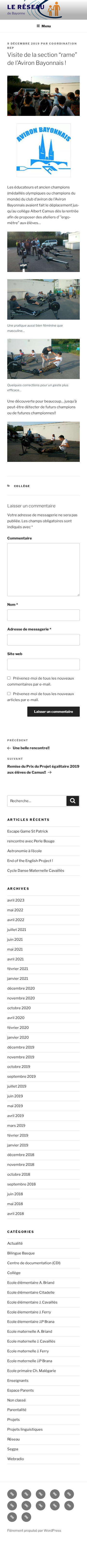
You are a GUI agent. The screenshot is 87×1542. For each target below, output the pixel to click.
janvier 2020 (18, 1037)
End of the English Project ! (30, 861)
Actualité (15, 1243)
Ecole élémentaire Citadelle (31, 1292)
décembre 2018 (20, 1155)
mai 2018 (15, 1204)
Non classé (16, 1400)
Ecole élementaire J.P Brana (30, 1322)
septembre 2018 (21, 1184)
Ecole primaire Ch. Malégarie (31, 1371)
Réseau (13, 1439)
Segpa (12, 1449)
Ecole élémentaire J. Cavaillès (32, 1302)
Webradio (15, 1459)
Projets (13, 1419)
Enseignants (18, 1380)
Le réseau (26, 7)
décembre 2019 (20, 1047)
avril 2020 (15, 1018)
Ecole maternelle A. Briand (29, 1331)
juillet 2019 (16, 1086)
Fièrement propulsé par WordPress (34, 1530)
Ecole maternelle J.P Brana (29, 1361)
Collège (22, 486)
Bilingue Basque (21, 1253)
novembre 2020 (21, 998)
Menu (46, 26)
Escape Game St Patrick (27, 831)
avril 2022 (15, 920)
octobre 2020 (19, 1008)
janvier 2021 (17, 978)
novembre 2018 (20, 1164)
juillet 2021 (16, 930)
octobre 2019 (18, 1067)
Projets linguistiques (25, 1429)
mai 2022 (15, 910)
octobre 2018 (18, 1174)
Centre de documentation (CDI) (33, 1263)
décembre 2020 (21, 988)
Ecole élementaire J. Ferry (29, 1312)
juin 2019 (15, 1096)
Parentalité (16, 1410)
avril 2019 (15, 1116)
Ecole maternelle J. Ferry (28, 1351)
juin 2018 (15, 1194)
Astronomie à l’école (24, 851)
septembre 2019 (21, 1076)
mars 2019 (16, 1125)
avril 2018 (15, 1214)
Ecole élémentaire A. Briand (30, 1283)
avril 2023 (15, 900)
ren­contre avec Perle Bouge (31, 841)
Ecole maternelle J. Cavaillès (31, 1341)
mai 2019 (15, 1106)
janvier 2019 (17, 1145)
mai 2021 (15, 949)
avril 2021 (15, 959)
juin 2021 (15, 939)
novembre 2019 (20, 1057)
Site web (14, 654)
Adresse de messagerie (29, 629)
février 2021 (17, 969)
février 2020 (18, 1028)
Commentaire (19, 538)
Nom (12, 604)
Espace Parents (20, 1390)
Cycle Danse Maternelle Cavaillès (35, 870)
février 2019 (17, 1135)
